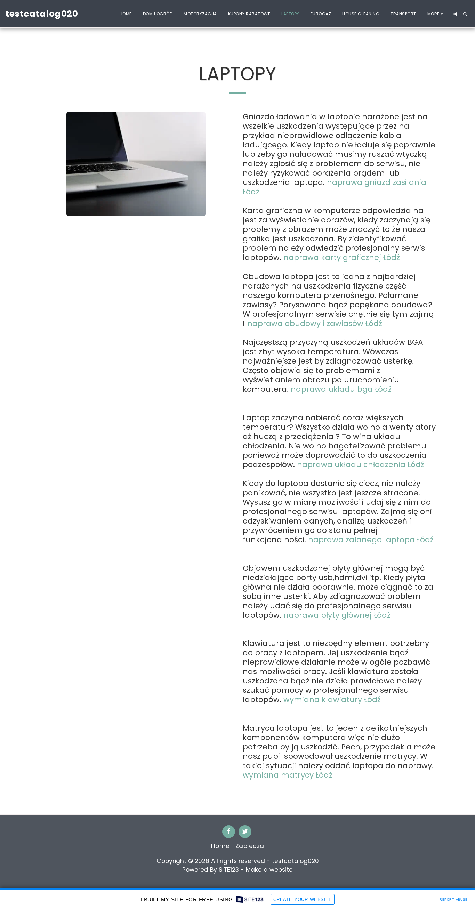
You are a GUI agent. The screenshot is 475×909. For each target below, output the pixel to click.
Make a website (269, 870)
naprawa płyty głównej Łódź (336, 615)
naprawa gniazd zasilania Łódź (334, 187)
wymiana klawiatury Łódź (332, 699)
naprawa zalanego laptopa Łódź (370, 539)
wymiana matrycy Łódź (287, 775)
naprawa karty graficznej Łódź (341, 257)
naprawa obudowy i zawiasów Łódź (314, 323)
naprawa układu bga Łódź (341, 389)
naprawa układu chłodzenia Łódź (360, 464)
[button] (455, 14)
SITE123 (229, 870)
